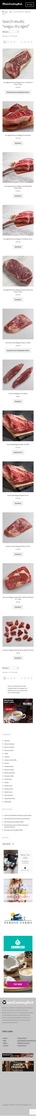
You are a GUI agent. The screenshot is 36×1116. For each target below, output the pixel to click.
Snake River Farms (9, 798)
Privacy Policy (22, 1038)
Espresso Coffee (9, 769)
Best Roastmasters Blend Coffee (14, 822)
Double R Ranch (9, 766)
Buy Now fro (18, 452)
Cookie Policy (22, 1045)
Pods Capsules (8, 795)
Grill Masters (8, 779)
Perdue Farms (8, 792)
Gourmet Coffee (9, 776)
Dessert (6, 763)
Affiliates (7, 740)
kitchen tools (8, 785)
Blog (4, 1040)
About (5, 1043)
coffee (6, 753)
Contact (6, 1045)
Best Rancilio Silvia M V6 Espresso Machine (17, 818)
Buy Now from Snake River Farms (18, 92)
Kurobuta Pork (8, 789)
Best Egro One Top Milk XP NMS (13, 830)
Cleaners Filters (9, 750)
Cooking (6, 756)
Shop (10, 12)
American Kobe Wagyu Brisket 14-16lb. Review (17, 815)
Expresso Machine (9, 773)
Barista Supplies (9, 747)
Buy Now (18, 143)
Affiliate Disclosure (24, 1043)
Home (6, 12)
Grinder (6, 782)
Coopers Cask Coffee (10, 760)
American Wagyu (9, 744)
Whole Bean (7, 801)
